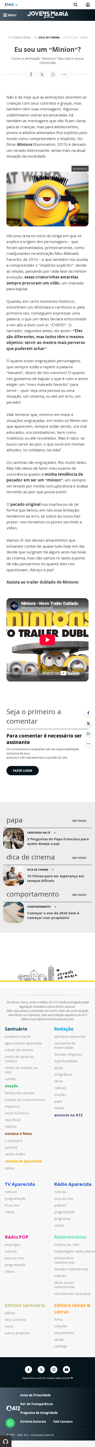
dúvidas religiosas (68, 1054)
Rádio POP (17, 1237)
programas (62, 1218)
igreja (58, 1068)
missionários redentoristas (64, 1260)
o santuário (13, 1140)
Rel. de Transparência (36, 1404)
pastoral (11, 1147)
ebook (58, 1339)
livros (9, 1326)
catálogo (60, 1346)
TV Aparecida (20, 1184)
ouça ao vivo (63, 1198)
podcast (60, 1205)
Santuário (16, 1029)
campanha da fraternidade (64, 1045)
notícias (11, 1126)
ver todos (79, 820)
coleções (60, 1326)
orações (60, 1094)
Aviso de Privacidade (35, 1395)
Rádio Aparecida (73, 1184)
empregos (12, 1244)
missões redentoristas (71, 1269)
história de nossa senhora (25, 1099)
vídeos (10, 1168)
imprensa (12, 1106)
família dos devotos (20, 1093)
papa (58, 1101)
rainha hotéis (15, 1154)
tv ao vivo (12, 1205)
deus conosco (15, 1319)
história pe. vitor (67, 1244)
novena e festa (18, 1133)
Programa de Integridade (39, 1413)
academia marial (18, 1036)
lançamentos (64, 1333)
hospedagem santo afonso (74, 1251)
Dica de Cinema (49, 37)
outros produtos (17, 1333)
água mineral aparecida (23, 1043)
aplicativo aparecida (69, 1036)
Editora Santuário (25, 1305)
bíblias (10, 1313)
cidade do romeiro (19, 1050)
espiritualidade (66, 1061)
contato (10, 1079)
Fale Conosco (63, 1421)
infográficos (63, 1074)
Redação (64, 1029)
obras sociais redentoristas (64, 1284)
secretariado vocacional (72, 1293)
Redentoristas (70, 1237)
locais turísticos (17, 1113)
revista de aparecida (23, 1161)
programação (15, 1198)
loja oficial (13, 1120)
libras (58, 1081)
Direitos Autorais (33, 1421)
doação (11, 1085)
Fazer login (22, 771)
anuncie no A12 (68, 1115)
